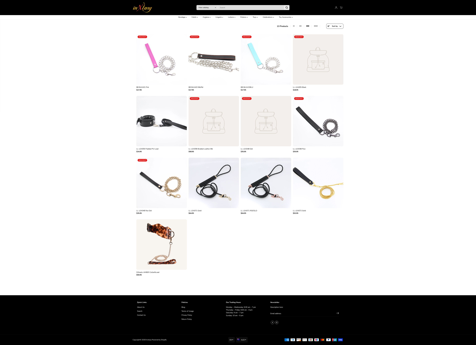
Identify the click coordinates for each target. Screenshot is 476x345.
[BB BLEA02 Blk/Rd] (214, 59)
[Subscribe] (337, 313)
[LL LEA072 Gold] (318, 183)
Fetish (194, 17)
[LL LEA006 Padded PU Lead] (161, 121)
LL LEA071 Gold (195, 210)
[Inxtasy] (142, 7)
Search (139, 311)
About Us (141, 307)
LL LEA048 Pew (299, 149)
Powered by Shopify (159, 340)
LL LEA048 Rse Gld (144, 210)
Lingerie (219, 17)
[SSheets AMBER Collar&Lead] (161, 244)
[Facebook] (272, 322)
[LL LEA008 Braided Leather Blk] (214, 121)
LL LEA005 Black (299, 87)
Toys (255, 17)
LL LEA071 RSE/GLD (249, 210)
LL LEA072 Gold (299, 210)
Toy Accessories (285, 17)
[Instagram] (277, 322)
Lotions (231, 17)
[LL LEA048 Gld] (266, 121)
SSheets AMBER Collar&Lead (147, 272)
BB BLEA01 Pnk (142, 87)
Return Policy (186, 319)
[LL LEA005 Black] (318, 59)
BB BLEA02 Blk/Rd (196, 87)
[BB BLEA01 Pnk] (161, 59)
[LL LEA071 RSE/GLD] (266, 183)
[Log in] (336, 7)
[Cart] (341, 7)
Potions (243, 17)
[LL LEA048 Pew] (318, 121)
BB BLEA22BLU (247, 87)
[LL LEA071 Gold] (214, 183)
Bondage (182, 17)
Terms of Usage (187, 311)
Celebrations (268, 17)
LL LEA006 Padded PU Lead (147, 149)
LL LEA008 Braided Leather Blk (201, 149)
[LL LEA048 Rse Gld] (161, 183)
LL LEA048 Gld (247, 149)
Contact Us (141, 315)
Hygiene (206, 17)
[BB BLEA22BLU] (266, 59)
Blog (183, 307)
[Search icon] (286, 7)
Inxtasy (148, 340)
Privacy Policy (186, 315)
